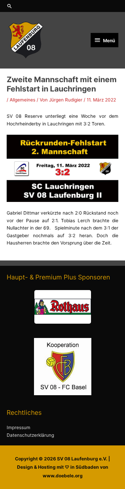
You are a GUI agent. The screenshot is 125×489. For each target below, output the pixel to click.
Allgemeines (22, 99)
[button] (62, 6)
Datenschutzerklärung (30, 435)
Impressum (18, 427)
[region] (62, 306)
